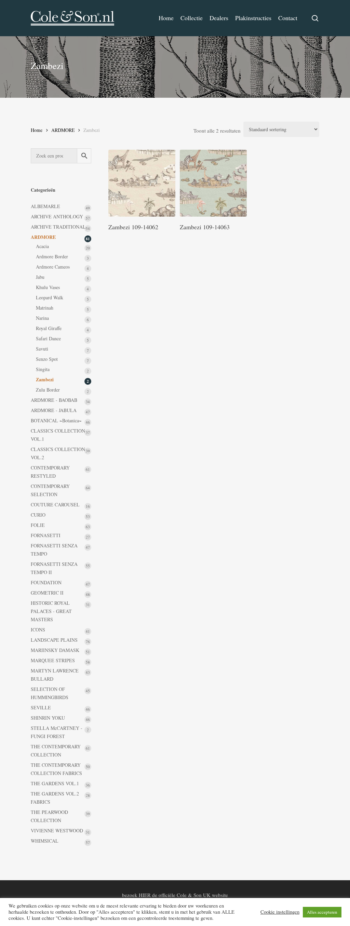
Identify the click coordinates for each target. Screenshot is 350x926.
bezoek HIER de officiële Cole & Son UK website (175, 894)
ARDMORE (63, 130)
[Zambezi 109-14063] (213, 183)
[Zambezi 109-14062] (141, 183)
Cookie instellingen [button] (279, 912)
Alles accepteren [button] (322, 912)
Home (36, 130)
